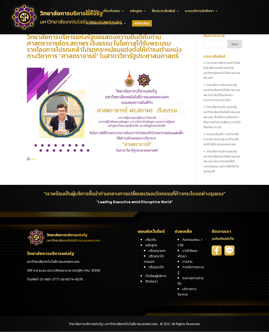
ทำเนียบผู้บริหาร (155, 275)
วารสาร (187, 261)
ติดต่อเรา (151, 281)
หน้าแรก (91, 11)
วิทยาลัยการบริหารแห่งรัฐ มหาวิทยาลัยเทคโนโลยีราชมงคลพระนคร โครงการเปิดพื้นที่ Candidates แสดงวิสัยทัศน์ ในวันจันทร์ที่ (221, 161)
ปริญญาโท (156, 266)
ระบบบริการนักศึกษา (199, 11)
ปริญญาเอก (157, 250)
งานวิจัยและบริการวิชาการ (104, 24)
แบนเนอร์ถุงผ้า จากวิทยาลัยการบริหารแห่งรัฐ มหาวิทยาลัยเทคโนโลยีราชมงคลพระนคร (221, 139)
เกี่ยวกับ (150, 239)
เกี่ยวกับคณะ (111, 11)
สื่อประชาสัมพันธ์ (163, 11)
